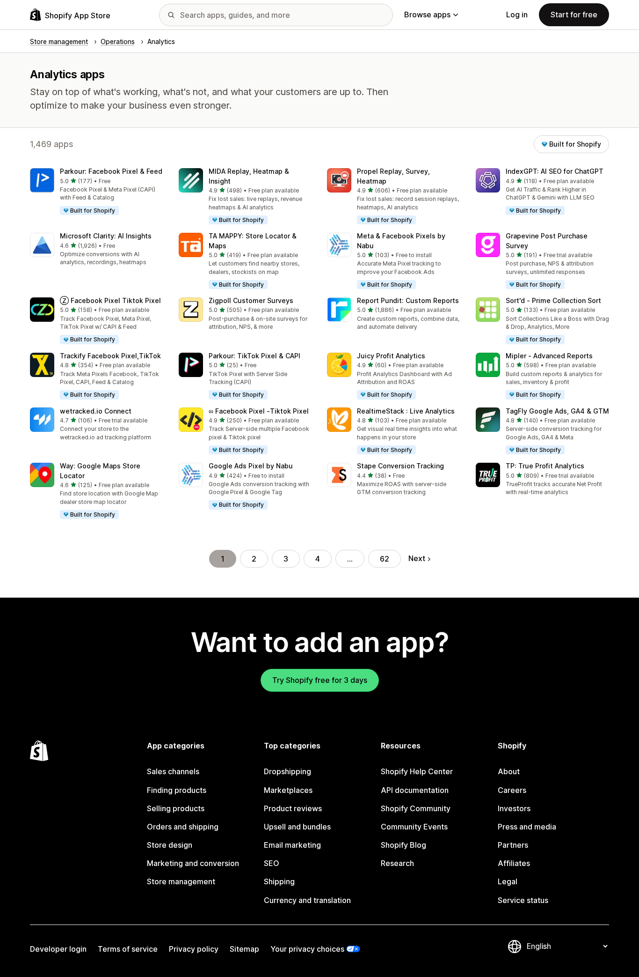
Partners (513, 845)
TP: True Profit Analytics (545, 466)
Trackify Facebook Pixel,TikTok (110, 356)
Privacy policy (193, 949)
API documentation (415, 790)
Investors (514, 808)
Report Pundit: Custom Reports (408, 300)
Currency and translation (307, 900)
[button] (97, 192)
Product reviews (293, 808)
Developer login (58, 949)
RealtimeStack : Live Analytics (406, 411)
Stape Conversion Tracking (400, 466)
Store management (181, 881)
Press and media (527, 826)
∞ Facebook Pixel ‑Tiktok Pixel (259, 411)
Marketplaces (288, 790)
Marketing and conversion (193, 863)
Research (397, 863)
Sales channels (173, 771)
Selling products (175, 808)
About (509, 771)
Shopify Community (415, 808)
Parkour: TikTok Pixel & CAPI (254, 356)
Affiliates (514, 863)
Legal (507, 881)
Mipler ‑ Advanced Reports (549, 356)
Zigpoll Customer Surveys (251, 300)
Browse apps (427, 14)
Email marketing (292, 845)
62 (384, 558)
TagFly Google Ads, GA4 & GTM (557, 411)
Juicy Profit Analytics (391, 356)
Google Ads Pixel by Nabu (251, 466)
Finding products (176, 790)
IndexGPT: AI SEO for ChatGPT (554, 171)
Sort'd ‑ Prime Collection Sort (553, 300)
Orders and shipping (182, 826)
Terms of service (128, 949)
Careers (512, 790)
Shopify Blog (403, 845)
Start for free (574, 14)
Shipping (279, 881)
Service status (523, 900)
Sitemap (244, 949)
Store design (169, 845)
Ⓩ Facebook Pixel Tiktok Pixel (110, 300)
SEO (271, 863)
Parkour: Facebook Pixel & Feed (111, 171)
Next (416, 558)
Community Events (414, 826)
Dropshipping (287, 771)
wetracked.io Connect (95, 411)
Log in (517, 14)
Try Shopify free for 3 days (319, 680)
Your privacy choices (307, 949)
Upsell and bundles (297, 826)
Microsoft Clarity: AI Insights (106, 236)
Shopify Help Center (417, 771)
